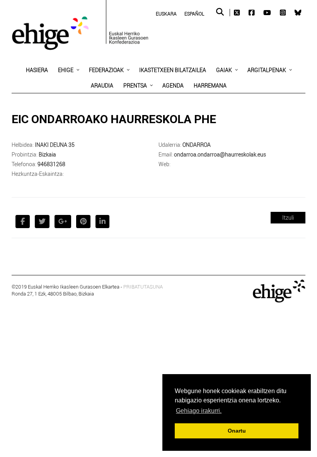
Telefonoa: (24, 164)
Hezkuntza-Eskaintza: (38, 173)
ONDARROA (196, 144)
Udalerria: (169, 144)
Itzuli (288, 217)
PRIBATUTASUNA (143, 286)
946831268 (51, 164)
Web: (164, 164)
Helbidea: (23, 144)
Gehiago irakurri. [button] (199, 410)
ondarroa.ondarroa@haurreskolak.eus (220, 154)
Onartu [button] (237, 431)
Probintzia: (24, 154)
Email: (165, 154)
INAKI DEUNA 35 (55, 144)
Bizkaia (47, 154)
